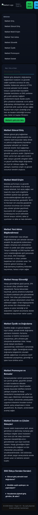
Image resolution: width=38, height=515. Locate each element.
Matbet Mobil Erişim (12, 32)
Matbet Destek (10, 59)
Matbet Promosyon (12, 53)
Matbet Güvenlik (11, 42)
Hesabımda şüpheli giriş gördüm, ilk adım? (15, 495)
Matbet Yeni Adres (12, 37)
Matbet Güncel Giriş (12, 26)
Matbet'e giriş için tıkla (14, 120)
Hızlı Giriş (30, 5)
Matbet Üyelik (10, 48)
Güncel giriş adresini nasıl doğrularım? (16, 478)
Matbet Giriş (9, 21)
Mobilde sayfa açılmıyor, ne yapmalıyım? (17, 486)
